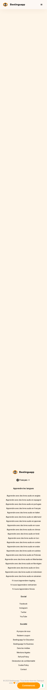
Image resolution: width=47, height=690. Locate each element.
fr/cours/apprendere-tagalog (23, 581)
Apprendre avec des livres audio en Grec (23, 568)
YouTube (23, 617)
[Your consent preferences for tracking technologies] (42, 685)
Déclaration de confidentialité (23, 661)
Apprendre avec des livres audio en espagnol (23, 500)
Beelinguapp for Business (23, 644)
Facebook (23, 604)
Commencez (28, 685)
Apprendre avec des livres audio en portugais (23, 504)
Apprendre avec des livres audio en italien (23, 513)
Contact (23, 669)
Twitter (23, 612)
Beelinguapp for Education (23, 640)
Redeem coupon (23, 636)
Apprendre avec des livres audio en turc (23, 538)
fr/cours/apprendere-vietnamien (24, 585)
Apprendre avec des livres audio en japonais (23, 521)
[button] (41, 4)
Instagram (23, 608)
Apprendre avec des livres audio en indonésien (23, 572)
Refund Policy (23, 657)
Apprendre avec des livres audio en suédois (24, 551)
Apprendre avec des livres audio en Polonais (23, 555)
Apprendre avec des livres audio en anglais (23, 496)
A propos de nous (23, 631)
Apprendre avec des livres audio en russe (23, 525)
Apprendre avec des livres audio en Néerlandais (23, 559)
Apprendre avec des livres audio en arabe (23, 547)
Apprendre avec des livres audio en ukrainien (23, 576)
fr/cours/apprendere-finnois (23, 589)
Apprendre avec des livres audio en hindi (23, 534)
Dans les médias (23, 648)
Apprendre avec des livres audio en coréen (23, 542)
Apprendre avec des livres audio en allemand (23, 517)
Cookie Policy (23, 665)
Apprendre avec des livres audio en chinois (23, 530)
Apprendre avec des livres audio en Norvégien (23, 564)
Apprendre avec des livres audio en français (23, 508)
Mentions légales (23, 653)
